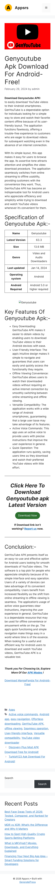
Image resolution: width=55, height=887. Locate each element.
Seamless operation (36, 728)
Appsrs (21, 7)
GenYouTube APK (33, 723)
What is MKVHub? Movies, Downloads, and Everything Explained (21, 847)
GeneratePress (27, 882)
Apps (12, 709)
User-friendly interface (18, 733)
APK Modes (35, 672)
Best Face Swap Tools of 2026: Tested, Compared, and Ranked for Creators (26, 815)
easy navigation (20, 719)
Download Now (27, 515)
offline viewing (13, 728)
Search (9, 778)
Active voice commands (23, 714)
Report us (30, 528)
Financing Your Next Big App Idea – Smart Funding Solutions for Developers (26, 860)
